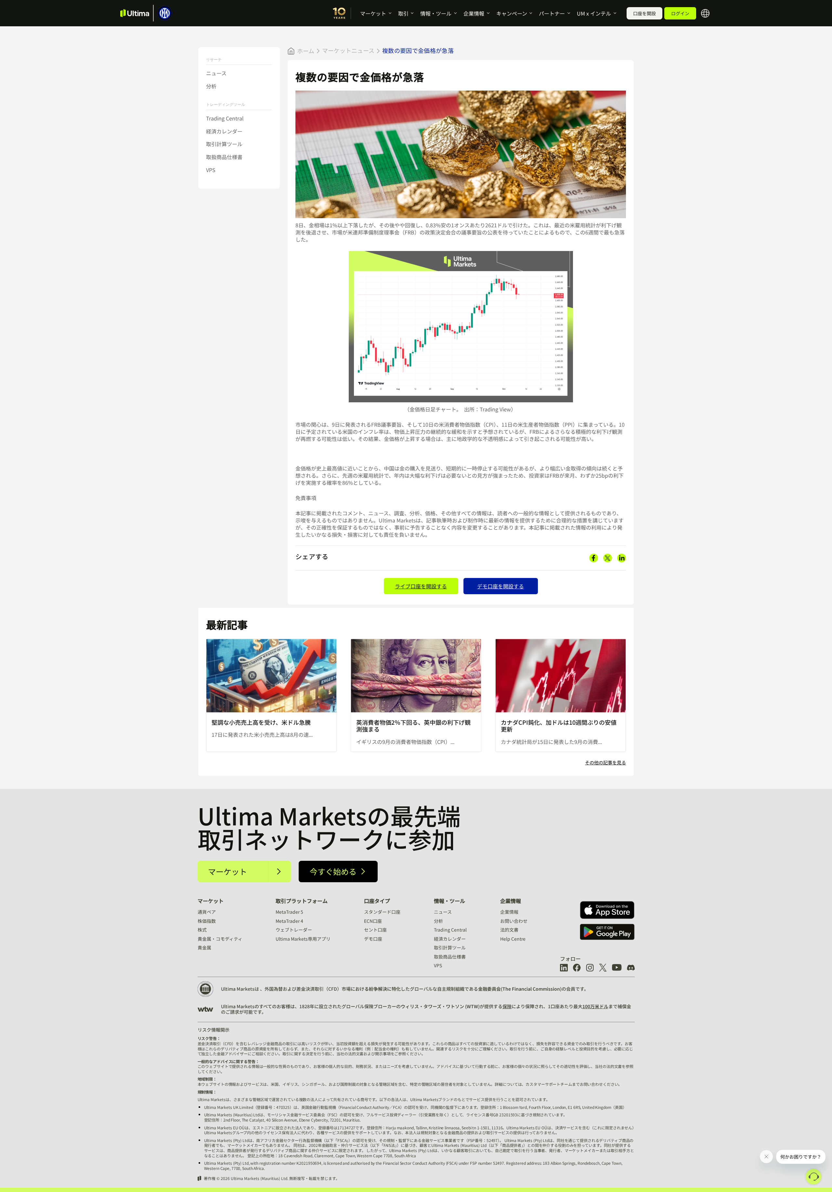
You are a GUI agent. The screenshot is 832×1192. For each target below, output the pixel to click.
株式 (202, 929)
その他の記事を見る (605, 762)
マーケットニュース (348, 50)
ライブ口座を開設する (421, 586)
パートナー (552, 13)
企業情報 (473, 13)
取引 (403, 13)
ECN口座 (373, 921)
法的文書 (509, 929)
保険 (507, 1006)
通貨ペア (207, 912)
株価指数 (207, 921)
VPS (210, 170)
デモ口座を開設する (500, 586)
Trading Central (225, 118)
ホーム (305, 51)
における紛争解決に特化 (376, 988)
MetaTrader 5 (289, 912)
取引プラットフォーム (302, 901)
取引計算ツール (224, 144)
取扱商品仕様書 (224, 157)
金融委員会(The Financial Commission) (520, 988)
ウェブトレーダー (294, 929)
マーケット (373, 13)
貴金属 (204, 947)
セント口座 (375, 929)
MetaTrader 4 (289, 921)
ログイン (680, 13)
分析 (211, 86)
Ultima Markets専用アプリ (303, 938)
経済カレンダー (224, 131)
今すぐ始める (333, 871)
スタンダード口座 (382, 912)
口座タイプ (377, 901)
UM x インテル (594, 13)
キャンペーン (511, 13)
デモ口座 (373, 938)
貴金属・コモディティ (220, 938)
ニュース (216, 73)
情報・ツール (435, 13)
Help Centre (513, 938)
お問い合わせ (513, 921)
